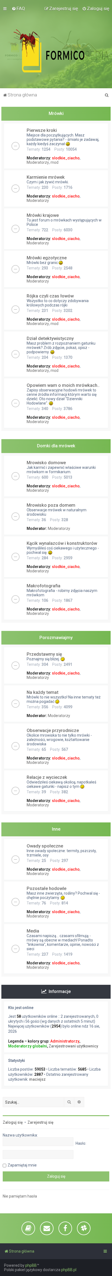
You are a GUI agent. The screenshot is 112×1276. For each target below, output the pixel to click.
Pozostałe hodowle (46, 888)
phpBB (31, 1265)
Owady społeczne (45, 846)
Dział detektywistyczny (50, 338)
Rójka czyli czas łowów (50, 296)
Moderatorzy (38, 162)
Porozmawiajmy (56, 637)
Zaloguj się (13, 1122)
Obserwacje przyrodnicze (53, 730)
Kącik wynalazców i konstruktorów (62, 543)
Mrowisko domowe (46, 462)
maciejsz (37, 1079)
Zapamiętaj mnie (22, 1165)
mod (54, 162)
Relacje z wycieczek (47, 777)
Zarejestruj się (40, 1122)
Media (33, 931)
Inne (56, 829)
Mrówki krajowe (43, 215)
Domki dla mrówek (56, 445)
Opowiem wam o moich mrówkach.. (63, 385)
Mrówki (56, 113)
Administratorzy (64, 1041)
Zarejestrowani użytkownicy (73, 1046)
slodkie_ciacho (66, 158)
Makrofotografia (43, 585)
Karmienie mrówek (46, 177)
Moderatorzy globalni (27, 1046)
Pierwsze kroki (42, 130)
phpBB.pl (68, 1270)
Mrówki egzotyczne (47, 257)
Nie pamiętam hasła (20, 1196)
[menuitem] (18, 8)
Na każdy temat (42, 692)
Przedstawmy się (44, 654)
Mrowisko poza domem (51, 505)
